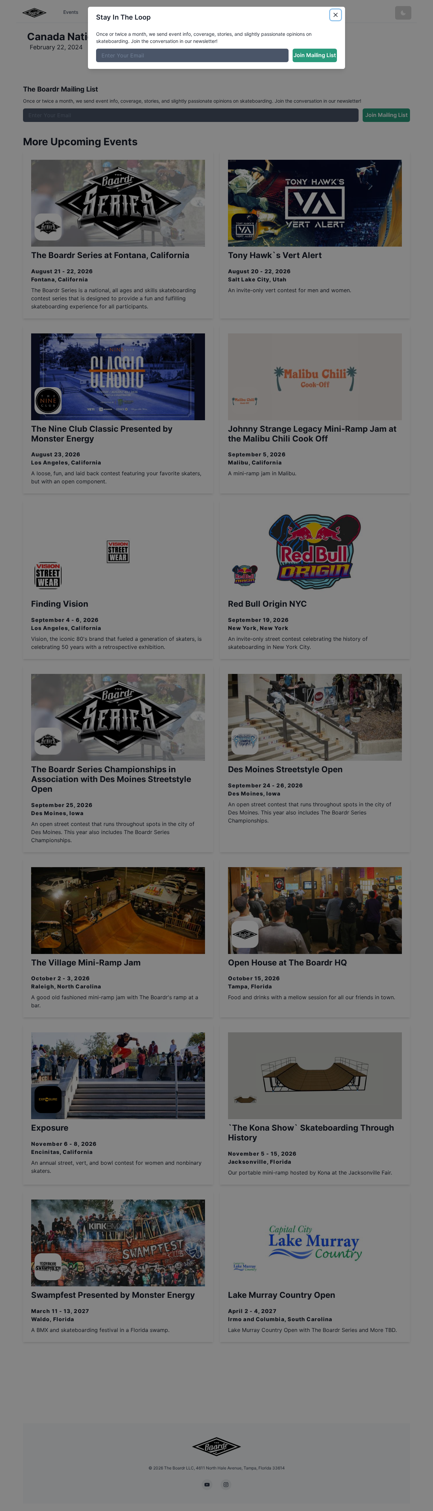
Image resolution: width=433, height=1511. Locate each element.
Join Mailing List (315, 55)
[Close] (335, 14)
